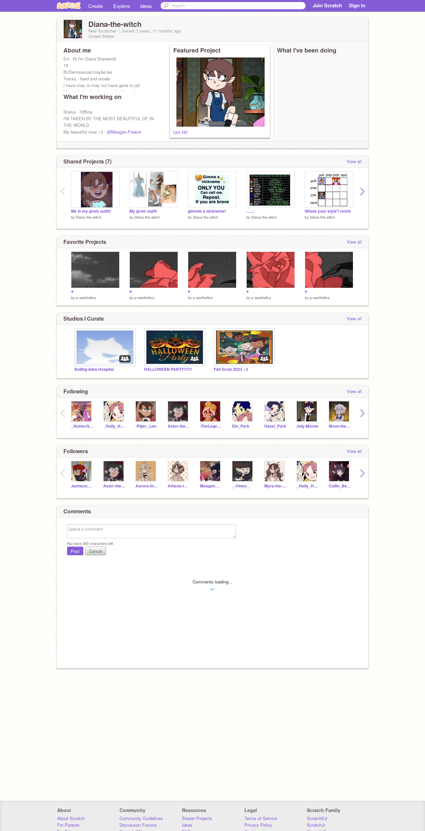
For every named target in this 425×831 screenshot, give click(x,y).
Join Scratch (327, 5)
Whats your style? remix (328, 211)
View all (354, 161)
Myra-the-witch (275, 486)
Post (75, 551)
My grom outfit (143, 211)
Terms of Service (260, 818)
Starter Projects (197, 818)
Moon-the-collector (340, 426)
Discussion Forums (138, 825)
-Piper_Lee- (146, 426)
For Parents (68, 825)
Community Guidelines (141, 818)
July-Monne (307, 426)
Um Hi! (180, 132)
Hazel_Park (275, 426)
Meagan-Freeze (211, 486)
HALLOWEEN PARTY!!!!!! (168, 369)
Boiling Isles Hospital (94, 369)
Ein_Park (240, 426)
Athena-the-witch (179, 486)
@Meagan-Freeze (124, 132)
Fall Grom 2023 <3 (231, 369)
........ (250, 211)
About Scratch (71, 818)
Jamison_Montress (82, 486)
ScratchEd (317, 818)
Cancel (95, 551)
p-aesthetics (86, 297)
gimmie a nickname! (207, 211)
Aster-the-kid (179, 426)
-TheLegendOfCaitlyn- (211, 426)
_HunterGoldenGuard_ (82, 426)
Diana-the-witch (88, 217)
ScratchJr (316, 825)
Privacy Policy (258, 825)
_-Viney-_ (241, 486)
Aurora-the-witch (146, 486)
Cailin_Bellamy (340, 486)
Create (95, 5)
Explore (121, 5)
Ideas (146, 5)
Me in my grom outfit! (91, 211)
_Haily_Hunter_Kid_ (114, 426)
